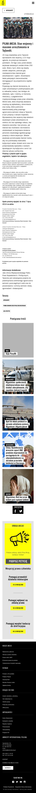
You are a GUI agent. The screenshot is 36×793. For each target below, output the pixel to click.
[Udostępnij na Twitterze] (20, 511)
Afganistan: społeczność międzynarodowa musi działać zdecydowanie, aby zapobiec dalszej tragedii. (17, 386)
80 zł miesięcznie (18, 631)
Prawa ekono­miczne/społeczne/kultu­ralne (14, 305)
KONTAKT (5, 759)
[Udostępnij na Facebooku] (15, 511)
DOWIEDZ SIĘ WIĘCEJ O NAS (10, 763)
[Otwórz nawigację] (33, 3)
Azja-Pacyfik (6, 311)
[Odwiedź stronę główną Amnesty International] (3, 3)
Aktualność (6, 300)
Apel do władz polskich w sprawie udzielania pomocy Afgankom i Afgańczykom (17, 424)
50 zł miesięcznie (18, 608)
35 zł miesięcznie (18, 585)
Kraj (7, 351)
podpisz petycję (18, 561)
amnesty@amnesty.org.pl (9, 750)
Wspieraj (8, 768)
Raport (8, 494)
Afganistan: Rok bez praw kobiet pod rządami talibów (17, 498)
